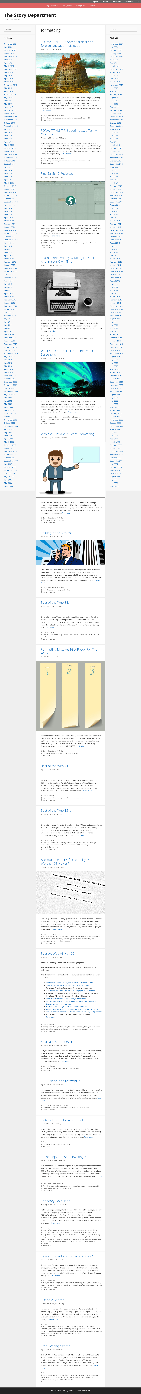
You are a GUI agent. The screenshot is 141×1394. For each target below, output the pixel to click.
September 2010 (11, 353)
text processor (46, 245)
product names (52, 1029)
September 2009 (11, 391)
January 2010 (9, 379)
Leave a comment (49, 424)
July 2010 (8, 360)
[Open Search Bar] (138, 1)
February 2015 (10, 186)
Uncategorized (48, 1228)
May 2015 (8, 176)
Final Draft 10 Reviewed (57, 173)
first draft (71, 1027)
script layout (67, 243)
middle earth (58, 845)
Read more (47, 111)
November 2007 (10, 454)
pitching (43, 1029)
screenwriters (75, 1186)
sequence (44, 941)
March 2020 (9, 72)
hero (89, 1232)
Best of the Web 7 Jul (55, 766)
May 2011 (8, 328)
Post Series (47, 1184)
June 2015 (8, 173)
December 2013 (10, 230)
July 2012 (8, 284)
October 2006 (9, 473)
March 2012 (9, 296)
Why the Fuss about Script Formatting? (68, 434)
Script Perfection (58, 116)
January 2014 (9, 227)
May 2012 (8, 290)
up (77, 1029)
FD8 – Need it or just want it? (61, 1081)
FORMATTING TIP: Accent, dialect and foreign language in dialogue (67, 44)
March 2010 (9, 372)
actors (45, 1230)
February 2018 (10, 94)
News (45, 934)
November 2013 (10, 233)
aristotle (54, 1230)
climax (71, 936)
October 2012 (9, 274)
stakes (85, 635)
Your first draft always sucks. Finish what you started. (67, 1006)
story (50, 941)
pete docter (96, 1027)
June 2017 (8, 101)
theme (81, 1241)
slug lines (71, 753)
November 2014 (10, 195)
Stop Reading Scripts (55, 1346)
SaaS (58, 1186)
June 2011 (8, 325)
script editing (70, 1068)
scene (53, 939)
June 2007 (8, 464)
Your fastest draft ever (56, 1041)
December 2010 (10, 344)
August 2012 (9, 281)
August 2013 (9, 243)
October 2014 (9, 199)
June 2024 (8, 47)
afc (54, 936)
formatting (47, 118)
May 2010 (8, 366)
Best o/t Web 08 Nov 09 (57, 953)
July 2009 (8, 397)
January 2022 (9, 53)
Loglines (95, 2)
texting (64, 590)
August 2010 (9, 356)
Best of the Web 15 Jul (56, 810)
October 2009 (9, 388)
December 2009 (10, 382)
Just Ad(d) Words (52, 1300)
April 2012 (8, 293)
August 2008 (9, 429)
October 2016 (9, 123)
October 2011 (9, 312)
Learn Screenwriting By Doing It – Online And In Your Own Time (69, 259)
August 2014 (9, 205)
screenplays (68, 939)
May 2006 (8, 483)
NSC (79, 1235)
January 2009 (9, 416)
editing (45, 1027)
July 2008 (8, 432)
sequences (63, 1333)
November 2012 (10, 271)
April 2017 (8, 107)
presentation (78, 635)
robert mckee (62, 1237)
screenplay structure (88, 1237)
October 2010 (9, 350)
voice (56, 847)
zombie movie (88, 1029)
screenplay (63, 118)
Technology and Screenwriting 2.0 (64, 1157)
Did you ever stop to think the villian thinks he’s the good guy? (71, 1001)
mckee (49, 1235)
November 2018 (10, 85)
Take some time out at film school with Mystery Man (67, 985)
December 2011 (10, 306)
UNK (86, 1241)
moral (66, 845)
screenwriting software (67, 1107)
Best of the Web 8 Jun (56, 602)
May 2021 (8, 60)
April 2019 (8, 78)
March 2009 (9, 410)
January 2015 (9, 189)
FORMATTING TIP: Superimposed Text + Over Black (69, 132)
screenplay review (87, 845)
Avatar (45, 419)
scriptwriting (88, 243)
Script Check (47, 116)
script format (72, 118)
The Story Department (30, 15)
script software (78, 243)
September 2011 (11, 315)
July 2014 (8, 208)
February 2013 (10, 262)
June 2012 (8, 287)
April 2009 (8, 407)
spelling (63, 1144)
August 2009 (9, 394)
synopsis (67, 941)
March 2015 (9, 183)
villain (80, 1029)
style (81, 338)
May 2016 (8, 138)
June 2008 (8, 435)
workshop (92, 1241)
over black (54, 118)
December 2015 (10, 154)
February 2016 (10, 148)
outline (43, 939)
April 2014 (8, 217)
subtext (69, 1241)
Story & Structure (51, 6)
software (97, 243)
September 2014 (11, 202)
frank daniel (83, 1232)
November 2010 (10, 347)
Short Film (44, 1241)
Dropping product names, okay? (59, 1004)
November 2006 (10, 470)
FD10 (45, 243)
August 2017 (9, 97)
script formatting (95, 1331)
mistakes (54, 753)
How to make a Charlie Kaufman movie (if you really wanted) (70, 990)
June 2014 (8, 211)
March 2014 (9, 221)
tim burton (50, 847)
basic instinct (60, 936)
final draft (50, 243)
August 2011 (9, 319)
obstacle (84, 1235)
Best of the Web (48, 632)
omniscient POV (74, 845)
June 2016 (8, 135)
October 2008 (9, 423)
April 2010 (8, 369)
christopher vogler (83, 1230)
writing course (88, 338)
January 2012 (9, 303)
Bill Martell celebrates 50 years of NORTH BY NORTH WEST (70, 983)
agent (45, 798)
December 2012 (10, 268)
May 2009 (8, 404)
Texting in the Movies (56, 533)
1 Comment (47, 755)
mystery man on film (70, 1235)
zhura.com (67, 1188)
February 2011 (10, 338)
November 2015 (10, 157)
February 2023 (10, 50)
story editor (56, 1287)
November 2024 (10, 44)
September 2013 (11, 240)
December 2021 (10, 56)
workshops (44, 1244)
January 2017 (9, 113)
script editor (74, 1331)
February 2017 (10, 110)
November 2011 (10, 309)
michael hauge (57, 1235)
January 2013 (9, 265)
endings (75, 843)
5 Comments (47, 1190)
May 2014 (8, 214)
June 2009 (8, 401)
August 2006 (9, 477)
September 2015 (11, 164)
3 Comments (47, 247)
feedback (82, 843)
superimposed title (83, 118)
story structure (58, 941)
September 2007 (11, 461)
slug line (51, 1241)
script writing (80, 1239)
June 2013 (8, 249)
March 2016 (9, 145)
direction (48, 1232)
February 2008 (10, 445)
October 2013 (9, 236)
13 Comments (48, 163)
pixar (79, 1329)
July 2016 (8, 132)
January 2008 (9, 448)
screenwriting (56, 338)
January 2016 (9, 151)
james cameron (72, 419)
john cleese (50, 845)
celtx (67, 1230)
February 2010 (10, 375)
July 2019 (8, 75)
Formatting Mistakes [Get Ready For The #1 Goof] (69, 651)
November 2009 (10, 385)
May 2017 (8, 104)
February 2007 (10, 467)
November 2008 (10, 420)
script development (58, 1068)
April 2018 (8, 91)
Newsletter (129, 2)
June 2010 (8, 363)
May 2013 (8, 252)
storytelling (75, 338)
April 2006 (8, 486)
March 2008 (9, 442)
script (94, 939)
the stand (92, 635)
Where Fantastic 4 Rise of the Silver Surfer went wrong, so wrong (72, 1009)
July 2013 (8, 246)
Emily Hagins (53, 1027)
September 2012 (11, 277)
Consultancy (116, 2)
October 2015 (9, 161)
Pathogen (87, 1027)
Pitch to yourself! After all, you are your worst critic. (67, 998)
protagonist (45, 1237)
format (89, 936)
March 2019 (9, 82)
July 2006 (8, 480)
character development (51, 843)
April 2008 (8, 439)
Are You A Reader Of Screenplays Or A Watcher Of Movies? (67, 861)
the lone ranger (77, 798)
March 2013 (9, 258)
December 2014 (10, 192)
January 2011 (9, 341)
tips (63, 520)
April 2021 (8, 63)
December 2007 (10, 451)
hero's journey (62, 419)
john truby (67, 1329)
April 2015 (8, 180)
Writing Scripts (67, 6)
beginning (61, 1230)
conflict (92, 1230)
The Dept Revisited (54, 934)
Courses (105, 2)
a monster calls (48, 635)
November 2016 (10, 119)
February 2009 (10, 413)
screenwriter (77, 939)
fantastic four (62, 1027)
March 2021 (9, 66)
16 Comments (48, 340)
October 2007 (9, 458)
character (72, 1230)
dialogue (78, 936)
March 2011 (9, 334)
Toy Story (72, 1029)
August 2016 (9, 129)
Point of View (86, 1329)
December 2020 (10, 69)
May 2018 (8, 88)
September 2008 (11, 426)
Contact (92, 6)
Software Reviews (49, 241)
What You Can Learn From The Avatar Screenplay (67, 353)
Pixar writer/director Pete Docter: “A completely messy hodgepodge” (74, 1012)
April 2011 (8, 331)
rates (48, 939)
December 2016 (10, 116)
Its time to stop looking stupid (62, 1120)
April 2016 (8, 142)
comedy (66, 1326)
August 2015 (9, 167)
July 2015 (8, 170)
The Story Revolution (55, 1201)
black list (51, 798)
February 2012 (10, 300)
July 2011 (8, 322)
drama (83, 936)
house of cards (68, 635)
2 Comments (47, 120)
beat (67, 936)
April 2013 (8, 255)
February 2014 (10, 224)
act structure (47, 936)
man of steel (67, 798)
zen (72, 941)
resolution (53, 1237)
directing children (66, 843)
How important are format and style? (67, 1256)
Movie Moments (48, 417)
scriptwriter (89, 1239)
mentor (81, 419)
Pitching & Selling (81, 6)
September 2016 (11, 126)
